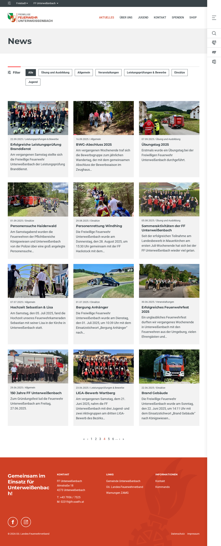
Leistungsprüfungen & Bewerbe (146, 72)
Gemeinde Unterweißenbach (123, 481)
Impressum (193, 533)
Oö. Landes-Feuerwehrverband (124, 487)
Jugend (143, 17)
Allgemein (84, 72)
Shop (193, 17)
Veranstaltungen (108, 72)
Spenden (178, 17)
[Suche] (214, 33)
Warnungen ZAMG (117, 492)
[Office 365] (214, 61)
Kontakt (160, 17)
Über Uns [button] (126, 17)
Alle (30, 72)
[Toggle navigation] (214, 17)
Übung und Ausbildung (55, 72)
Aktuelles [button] (106, 17)
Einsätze (179, 72)
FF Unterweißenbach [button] (44, 3)
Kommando (162, 487)
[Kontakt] (214, 42)
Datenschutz (178, 533)
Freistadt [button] (21, 3)
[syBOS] (214, 52)
